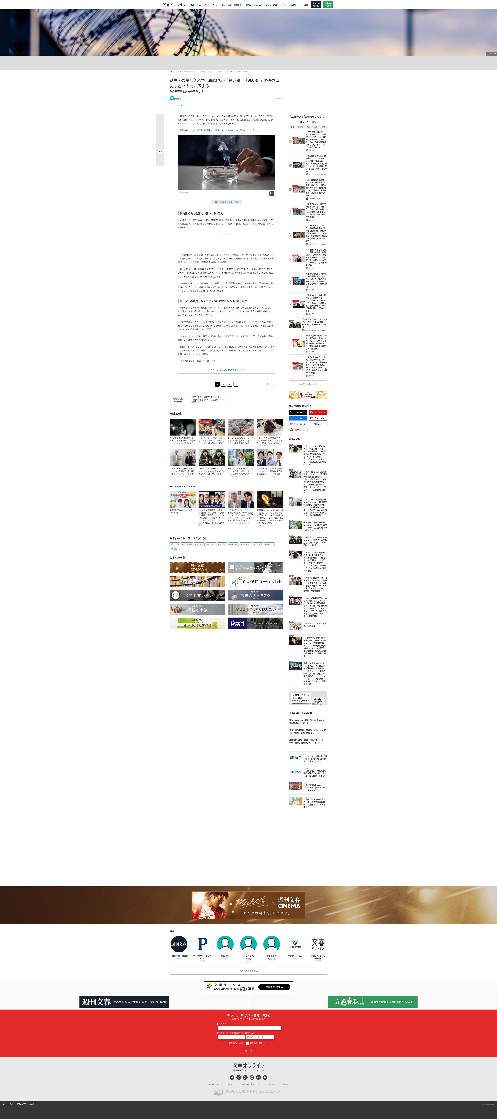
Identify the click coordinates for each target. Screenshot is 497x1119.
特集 (222, 5)
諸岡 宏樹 (311, 220)
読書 (275, 5)
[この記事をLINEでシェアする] (160, 144)
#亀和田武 (233, 544)
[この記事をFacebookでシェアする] (160, 127)
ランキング (201, 5)
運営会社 (285, 1084)
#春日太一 (269, 544)
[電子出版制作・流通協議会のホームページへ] (218, 1093)
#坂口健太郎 (187, 544)
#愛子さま (211, 544)
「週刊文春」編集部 (314, 198)
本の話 (31, 1104)
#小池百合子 (246, 544)
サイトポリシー (271, 1084)
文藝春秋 (247, 5)
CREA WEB (21, 1104)
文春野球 (293, 5)
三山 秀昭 (311, 290)
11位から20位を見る (308, 384)
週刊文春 (237, 5)
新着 (192, 5)
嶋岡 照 (178, 99)
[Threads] (245, 1077)
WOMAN (257, 5)
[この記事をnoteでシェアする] (160, 152)
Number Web (8, 1104)
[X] (238, 1077)
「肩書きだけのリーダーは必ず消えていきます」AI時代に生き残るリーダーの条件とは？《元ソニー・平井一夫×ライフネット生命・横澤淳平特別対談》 (241, 516)
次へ (268, 384)
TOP (171, 71)
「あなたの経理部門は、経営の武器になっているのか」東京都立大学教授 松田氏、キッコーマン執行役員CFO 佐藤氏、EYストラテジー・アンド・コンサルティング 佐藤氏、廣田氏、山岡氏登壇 (212, 519)
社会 (182, 105)
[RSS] (265, 1077)
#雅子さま (199, 544)
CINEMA (267, 5)
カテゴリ (211, 5)
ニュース (178, 71)
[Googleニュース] (252, 1077)
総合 (314, 122)
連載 (230, 5)
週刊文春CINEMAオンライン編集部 (315, 330)
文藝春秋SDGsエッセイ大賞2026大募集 (181, 512)
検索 (306, 5)
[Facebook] (232, 1077)
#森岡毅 (174, 549)
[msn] (258, 1077)
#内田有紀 (222, 544)
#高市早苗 (175, 544)
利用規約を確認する (237, 1043)
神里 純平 (311, 150)
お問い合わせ (231, 1084)
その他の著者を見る (248, 971)
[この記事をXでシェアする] (160, 119)
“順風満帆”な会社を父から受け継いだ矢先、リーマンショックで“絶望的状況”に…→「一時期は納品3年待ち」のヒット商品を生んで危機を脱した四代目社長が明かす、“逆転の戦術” (270, 517)
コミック (283, 5)
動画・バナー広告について (251, 1084)
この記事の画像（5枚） (229, 202)
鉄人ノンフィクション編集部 (317, 174)
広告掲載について (214, 1084)
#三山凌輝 (258, 544)
